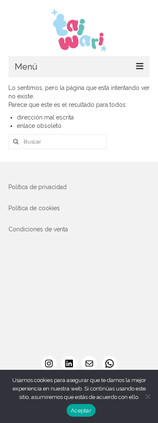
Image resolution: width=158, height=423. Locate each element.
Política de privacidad (37, 187)
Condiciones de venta (38, 229)
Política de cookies (34, 208)
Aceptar (81, 410)
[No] (147, 396)
